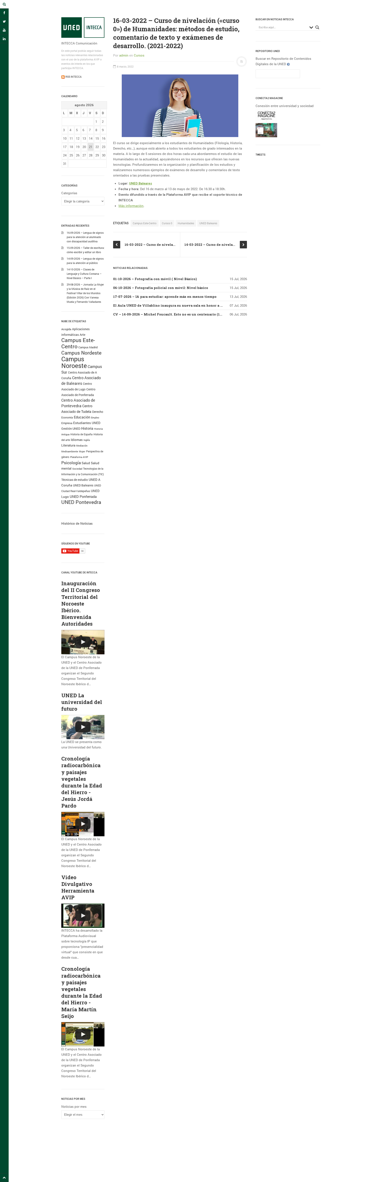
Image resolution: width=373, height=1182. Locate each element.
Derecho (97, 412)
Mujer (82, 451)
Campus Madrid (88, 347)
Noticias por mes (74, 1106)
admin (123, 55)
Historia (87, 428)
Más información (131, 206)
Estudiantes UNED (86, 423)
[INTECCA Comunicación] (82, 27)
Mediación (81, 445)
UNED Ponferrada (83, 496)
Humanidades (186, 223)
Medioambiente (69, 451)
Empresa (66, 423)
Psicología (71, 462)
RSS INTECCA (73, 76)
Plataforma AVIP (79, 457)
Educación (82, 417)
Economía (67, 417)
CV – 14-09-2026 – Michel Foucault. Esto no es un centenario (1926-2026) (174, 314)
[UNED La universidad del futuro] (82, 727)
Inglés (87, 440)
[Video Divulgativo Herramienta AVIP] (82, 916)
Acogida (66, 329)
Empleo (95, 417)
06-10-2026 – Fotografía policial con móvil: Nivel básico (160, 288)
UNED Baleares (83, 485)
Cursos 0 (167, 223)
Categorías (69, 193)
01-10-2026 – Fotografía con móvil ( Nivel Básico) (155, 279)
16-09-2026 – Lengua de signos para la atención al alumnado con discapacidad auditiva (85, 237)
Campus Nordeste (81, 352)
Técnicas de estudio (74, 480)
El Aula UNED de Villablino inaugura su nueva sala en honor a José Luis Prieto (180, 305)
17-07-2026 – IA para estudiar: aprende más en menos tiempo (165, 296)
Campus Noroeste (74, 362)
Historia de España (81, 434)
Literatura (68, 445)
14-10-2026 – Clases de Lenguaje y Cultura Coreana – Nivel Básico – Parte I (84, 274)
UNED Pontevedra (81, 502)
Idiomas (77, 439)
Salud (86, 463)
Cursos (139, 55)
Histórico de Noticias (77, 523)
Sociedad (77, 468)
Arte (82, 335)
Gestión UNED (70, 429)
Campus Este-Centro (78, 343)
